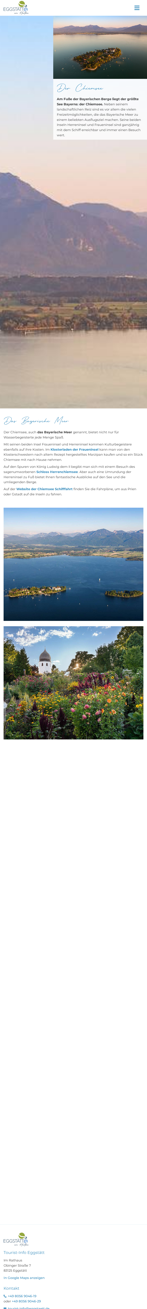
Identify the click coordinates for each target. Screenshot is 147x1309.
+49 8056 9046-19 (22, 1296)
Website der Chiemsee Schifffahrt (44, 489)
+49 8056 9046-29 (26, 1301)
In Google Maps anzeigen (24, 1278)
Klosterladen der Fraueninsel (74, 450)
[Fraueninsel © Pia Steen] (16, 1234)
